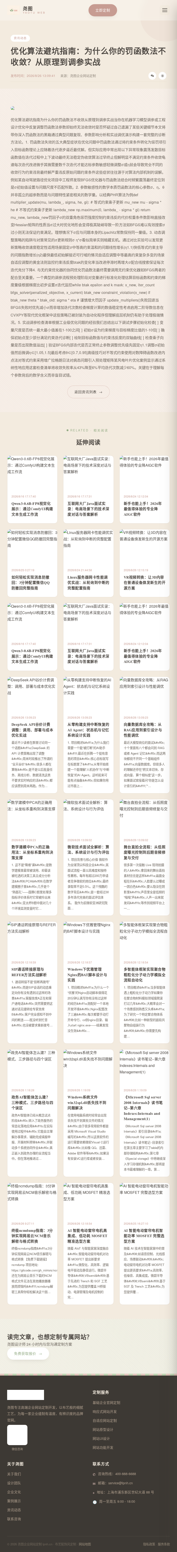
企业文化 (14, 1491)
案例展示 (14, 1500)
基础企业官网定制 (106, 1402)
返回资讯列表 (88, 391)
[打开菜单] (165, 10)
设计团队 (14, 1482)
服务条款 (164, 1544)
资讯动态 (14, 1509)
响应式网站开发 (105, 1411)
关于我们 (14, 1473)
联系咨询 (14, 1518)
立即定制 (102, 10)
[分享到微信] (152, 76)
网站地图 (85, 1544)
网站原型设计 (103, 1429)
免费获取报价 (28, 1353)
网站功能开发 (103, 1447)
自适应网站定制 (105, 1420)
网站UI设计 (101, 1438)
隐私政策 (149, 1544)
